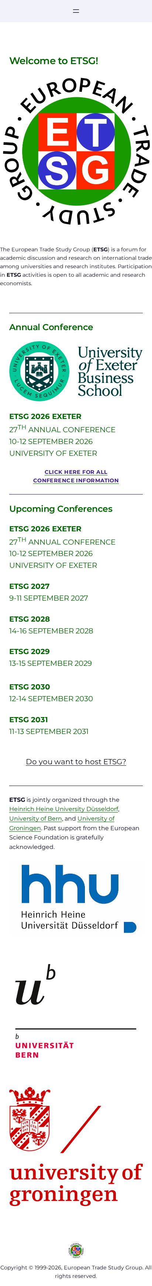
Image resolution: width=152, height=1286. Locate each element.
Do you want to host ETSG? (76, 761)
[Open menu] (76, 11)
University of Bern (35, 818)
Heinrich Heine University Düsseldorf (63, 809)
